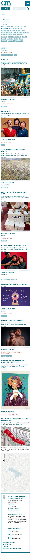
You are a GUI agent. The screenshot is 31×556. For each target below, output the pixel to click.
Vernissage (11, 40)
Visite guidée (19, 40)
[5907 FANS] (9, 531)
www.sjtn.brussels (14, 510)
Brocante (17, 26)
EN (8, 8)
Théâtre (4, 40)
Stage (21, 38)
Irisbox (5, 546)
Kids (15, 34)
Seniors (24, 36)
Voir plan (11, 504)
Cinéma (23, 26)
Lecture (20, 34)
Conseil (12, 30)
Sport (16, 38)
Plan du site (7, 544)
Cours (23, 30)
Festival (26, 32)
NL (5, 8)
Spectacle (10, 38)
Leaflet (27, 491)
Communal (4, 28)
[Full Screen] (3, 460)
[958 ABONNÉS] (9, 538)
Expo (14, 32)
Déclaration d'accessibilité (12, 548)
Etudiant (9, 32)
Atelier (4, 26)
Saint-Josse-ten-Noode (8, 3)
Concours (18, 28)
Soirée (3, 38)
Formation (9, 34)
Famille (20, 32)
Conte (18, 30)
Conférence (5, 30)
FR (2, 8)
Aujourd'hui (5, 19)
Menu (27, 3)
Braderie (9, 26)
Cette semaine (6, 22)
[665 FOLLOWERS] (9, 534)
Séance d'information (14, 36)
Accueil (3, 14)
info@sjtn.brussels (14, 508)
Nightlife (4, 36)
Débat (3, 32)
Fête (3, 34)
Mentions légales (9, 542)
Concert (11, 28)
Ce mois (5, 24)
